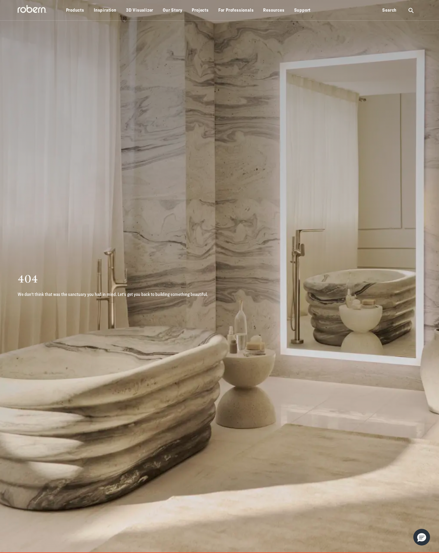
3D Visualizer (139, 10)
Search (389, 10)
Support (302, 10)
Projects (200, 10)
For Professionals (236, 10)
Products (75, 10)
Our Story (172, 10)
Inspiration (105, 10)
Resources (273, 10)
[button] (421, 537)
